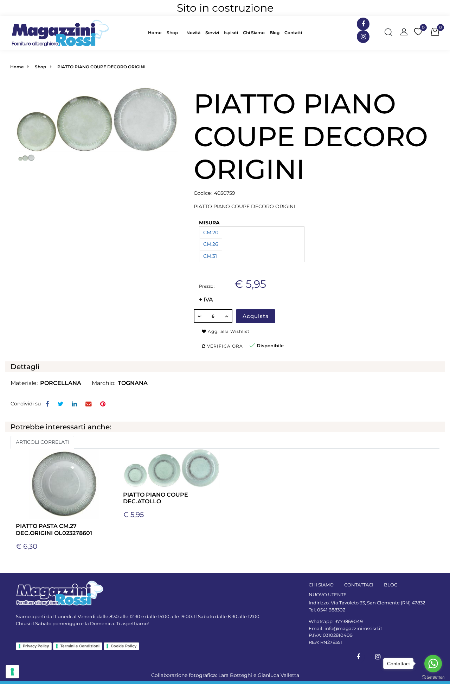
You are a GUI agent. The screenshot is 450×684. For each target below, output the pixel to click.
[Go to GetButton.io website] (433, 677)
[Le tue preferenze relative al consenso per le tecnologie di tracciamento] (12, 671)
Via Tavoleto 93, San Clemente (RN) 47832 (378, 602)
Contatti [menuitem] (293, 32)
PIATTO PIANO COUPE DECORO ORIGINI (101, 66)
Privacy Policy (36, 645)
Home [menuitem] (154, 32)
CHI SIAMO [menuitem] (321, 584)
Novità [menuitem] (193, 32)
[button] (97, 119)
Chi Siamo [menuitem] (254, 32)
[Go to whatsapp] (433, 663)
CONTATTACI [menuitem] (358, 584)
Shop (172, 32)
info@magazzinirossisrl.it (353, 628)
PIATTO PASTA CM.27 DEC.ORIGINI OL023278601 (54, 529)
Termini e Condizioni (79, 645)
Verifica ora (224, 346)
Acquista (256, 316)
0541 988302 (331, 610)
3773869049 (349, 621)
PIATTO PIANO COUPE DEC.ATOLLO (155, 498)
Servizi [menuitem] (212, 32)
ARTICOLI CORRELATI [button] (42, 442)
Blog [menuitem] (274, 32)
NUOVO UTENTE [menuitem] (328, 594)
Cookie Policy (123, 645)
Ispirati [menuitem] (231, 32)
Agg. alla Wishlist (228, 331)
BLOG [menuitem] (391, 584)
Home (17, 66)
